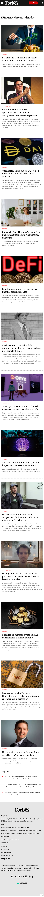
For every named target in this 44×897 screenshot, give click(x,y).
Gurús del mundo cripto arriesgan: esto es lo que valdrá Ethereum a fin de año (22, 464)
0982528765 (5, 849)
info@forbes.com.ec (26, 821)
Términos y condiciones (9, 865)
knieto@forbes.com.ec (35, 830)
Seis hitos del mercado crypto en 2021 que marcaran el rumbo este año (20, 636)
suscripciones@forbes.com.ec (10, 840)
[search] (42, 3)
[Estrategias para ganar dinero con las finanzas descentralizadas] (22, 269)
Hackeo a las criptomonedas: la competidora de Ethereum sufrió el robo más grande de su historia (21, 517)
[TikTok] (33, 876)
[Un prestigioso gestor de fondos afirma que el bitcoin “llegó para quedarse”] (22, 733)
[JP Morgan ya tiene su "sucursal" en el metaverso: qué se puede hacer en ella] (22, 387)
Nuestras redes (27, 868)
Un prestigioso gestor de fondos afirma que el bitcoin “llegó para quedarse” (20, 753)
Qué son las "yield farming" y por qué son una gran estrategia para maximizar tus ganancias (21, 235)
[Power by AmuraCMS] (22, 883)
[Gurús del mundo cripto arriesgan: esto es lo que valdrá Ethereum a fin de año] (22, 443)
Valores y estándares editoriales (11, 868)
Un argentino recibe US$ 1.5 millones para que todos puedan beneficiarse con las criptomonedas (21, 577)
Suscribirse (33, 3)
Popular (5, 772)
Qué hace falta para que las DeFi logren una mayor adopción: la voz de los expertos (20, 174)
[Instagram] (19, 876)
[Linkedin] (26, 876)
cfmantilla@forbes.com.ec (22, 827)
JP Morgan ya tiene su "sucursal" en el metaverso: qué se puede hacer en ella (20, 407)
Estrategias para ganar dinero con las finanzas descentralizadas (19, 290)
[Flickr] (30, 876)
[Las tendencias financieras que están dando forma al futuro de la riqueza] (22, 38)
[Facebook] (12, 876)
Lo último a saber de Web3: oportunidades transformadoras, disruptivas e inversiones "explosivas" (20, 113)
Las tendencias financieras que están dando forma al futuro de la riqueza (19, 59)
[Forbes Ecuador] (11, 3)
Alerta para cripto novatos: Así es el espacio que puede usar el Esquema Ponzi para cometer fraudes (22, 348)
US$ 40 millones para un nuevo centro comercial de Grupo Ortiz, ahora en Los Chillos (21, 778)
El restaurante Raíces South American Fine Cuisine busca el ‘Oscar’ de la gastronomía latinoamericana (23, 786)
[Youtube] (22, 876)
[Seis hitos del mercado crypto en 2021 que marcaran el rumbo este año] (22, 615)
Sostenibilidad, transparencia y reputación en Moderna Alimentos (22, 794)
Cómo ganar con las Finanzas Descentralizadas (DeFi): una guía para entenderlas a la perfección (20, 696)
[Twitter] (16, 876)
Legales (20, 865)
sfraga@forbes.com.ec (32, 833)
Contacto (35, 865)
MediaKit (28, 865)
